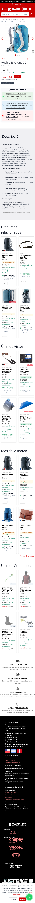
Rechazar (13, 899)
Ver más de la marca (27, 556)
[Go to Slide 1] (15, 55)
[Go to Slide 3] (19, 55)
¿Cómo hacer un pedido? (11, 758)
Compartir (31, 59)
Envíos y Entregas (10, 760)
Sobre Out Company (10, 792)
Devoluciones (8, 797)
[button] (17, 38)
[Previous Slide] (2, 38)
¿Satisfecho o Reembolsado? (12, 762)
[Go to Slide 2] (17, 55)
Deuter (3, 58)
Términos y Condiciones (11, 795)
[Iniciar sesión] (24, 9)
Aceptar (22, 899)
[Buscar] (31, 14)
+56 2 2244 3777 (18, 4)
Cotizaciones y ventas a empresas (14, 799)
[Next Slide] (33, 38)
